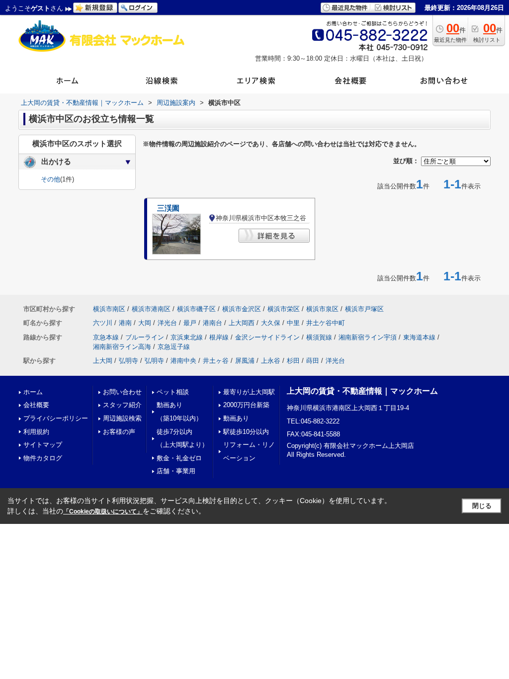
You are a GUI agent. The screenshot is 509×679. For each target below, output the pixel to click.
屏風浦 (244, 360)
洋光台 (167, 323)
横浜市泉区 (322, 309)
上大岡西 (241, 323)
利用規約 (36, 431)
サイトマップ (42, 444)
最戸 (189, 323)
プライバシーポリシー (55, 418)
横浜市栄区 (283, 309)
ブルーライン (144, 337)
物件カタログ (42, 458)
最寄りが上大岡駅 (249, 392)
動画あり (236, 418)
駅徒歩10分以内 (246, 431)
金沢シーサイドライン (267, 337)
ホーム (33, 392)
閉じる (482, 505)
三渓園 (168, 208)
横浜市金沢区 (241, 309)
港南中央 (183, 360)
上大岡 (102, 360)
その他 (50, 179)
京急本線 (106, 337)
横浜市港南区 (151, 309)
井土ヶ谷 (216, 360)
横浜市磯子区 (196, 309)
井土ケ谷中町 (325, 323)
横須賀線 (319, 337)
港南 (125, 323)
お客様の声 (119, 431)
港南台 (212, 323)
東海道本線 (419, 337)
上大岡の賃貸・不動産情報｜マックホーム (362, 391)
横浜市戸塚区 (364, 309)
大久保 (270, 323)
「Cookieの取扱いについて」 (103, 511)
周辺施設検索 (122, 418)
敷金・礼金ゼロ (179, 458)
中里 (293, 323)
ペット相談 (173, 392)
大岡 (144, 323)
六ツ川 (102, 323)
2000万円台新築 (246, 405)
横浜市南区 (109, 309)
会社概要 (36, 405)
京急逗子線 (174, 346)
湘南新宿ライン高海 (122, 346)
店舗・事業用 (176, 471)
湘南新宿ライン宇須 (368, 337)
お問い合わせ (122, 392)
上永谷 (270, 360)
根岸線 (219, 337)
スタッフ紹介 (122, 405)
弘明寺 (128, 360)
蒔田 (312, 360)
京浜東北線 (186, 337)
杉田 (293, 360)
